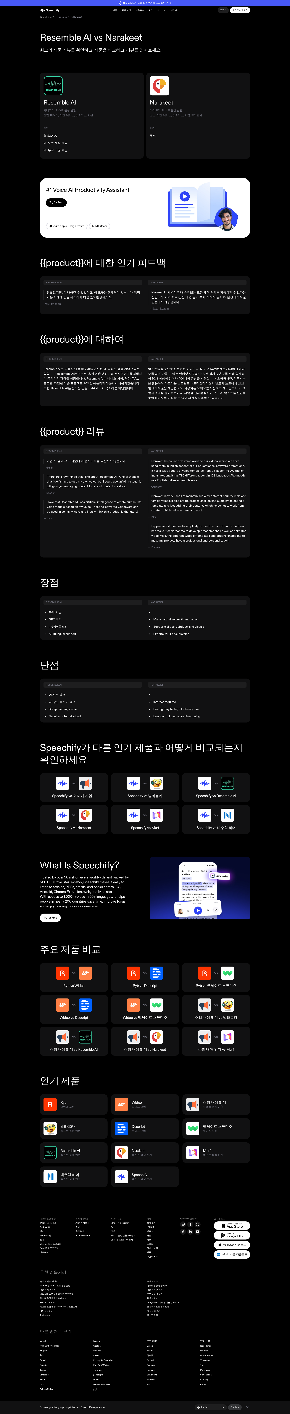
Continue (234, 1407)
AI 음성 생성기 (82, 1223)
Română (151, 1370)
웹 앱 (42, 1239)
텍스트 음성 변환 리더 (157, 1285)
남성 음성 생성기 (155, 1290)
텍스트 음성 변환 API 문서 (123, 1235)
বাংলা (148, 1384)
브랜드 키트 (152, 1256)
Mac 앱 (43, 1231)
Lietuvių (204, 1379)
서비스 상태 (152, 1248)
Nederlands (205, 1346)
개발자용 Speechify (120, 1223)
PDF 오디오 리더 (47, 1302)
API (150, 10)
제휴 (149, 1239)
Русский (150, 1360)
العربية (43, 1341)
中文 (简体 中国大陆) (49, 1346)
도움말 (150, 1244)
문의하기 (151, 1227)
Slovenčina (152, 1375)
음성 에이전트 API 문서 (122, 1239)
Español (43, 1365)
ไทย (202, 1365)
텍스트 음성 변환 (48, 1218)
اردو (95, 1389)
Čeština (97, 1346)
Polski (42, 1360)
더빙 (78, 1227)
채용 (149, 1235)
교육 (113, 1231)
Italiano (96, 1355)
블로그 (150, 1231)
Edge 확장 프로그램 (49, 1248)
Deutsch (204, 1350)
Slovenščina (206, 1375)
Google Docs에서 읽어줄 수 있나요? (163, 1302)
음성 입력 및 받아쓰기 (50, 1281)
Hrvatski (97, 1379)
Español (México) (101, 1365)
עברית (42, 1384)
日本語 (150, 1355)
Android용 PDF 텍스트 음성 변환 (55, 1285)
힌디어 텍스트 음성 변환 (158, 1306)
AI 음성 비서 (152, 1281)
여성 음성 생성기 (48, 1290)
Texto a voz (45, 1315)
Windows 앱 (45, 1235)
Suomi (150, 1350)
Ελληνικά (151, 1379)
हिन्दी (42, 1355)
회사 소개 (151, 1223)
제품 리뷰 (49, 17)
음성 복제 (80, 1231)
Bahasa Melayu (47, 1389)
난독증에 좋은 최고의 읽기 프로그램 (56, 1294)
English (43, 1350)
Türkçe (43, 1370)
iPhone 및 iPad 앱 (48, 1223)
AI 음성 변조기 (153, 1298)
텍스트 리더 (152, 1315)
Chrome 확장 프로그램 (50, 1244)
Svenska (151, 1365)
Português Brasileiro (103, 1360)
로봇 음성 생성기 (155, 1294)
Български (44, 1375)
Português (205, 1370)
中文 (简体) (152, 1341)
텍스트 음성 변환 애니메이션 (53, 1298)
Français (97, 1350)
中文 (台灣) (205, 1341)
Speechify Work (83, 1235)
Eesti (42, 1379)
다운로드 (140, 10)
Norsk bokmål (206, 1355)
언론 (149, 1252)
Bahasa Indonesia (101, 1384)
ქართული (98, 1375)
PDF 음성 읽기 (46, 1311)
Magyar (96, 1341)
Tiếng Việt (97, 1370)
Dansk (150, 1346)
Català (203, 1384)
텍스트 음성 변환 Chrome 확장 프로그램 (58, 1306)
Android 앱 (45, 1227)
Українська (205, 1360)
